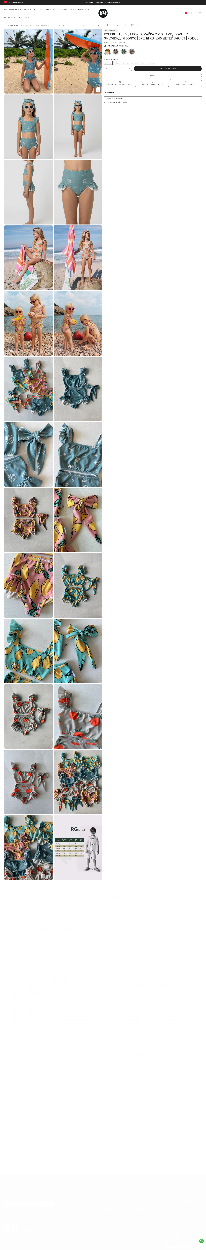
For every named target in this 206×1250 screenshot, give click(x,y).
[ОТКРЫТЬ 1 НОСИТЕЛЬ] (98, 89)
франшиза (63, 9)
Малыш (27, 9)
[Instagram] (176, 1238)
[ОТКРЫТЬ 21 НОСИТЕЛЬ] (98, 745)
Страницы (23, 17)
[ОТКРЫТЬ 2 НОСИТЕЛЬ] (48, 155)
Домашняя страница (12, 9)
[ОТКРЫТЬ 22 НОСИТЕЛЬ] (48, 810)
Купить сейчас (10, 17)
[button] (190, 13)
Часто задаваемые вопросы (181, 1215)
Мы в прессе (109, 1208)
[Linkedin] (190, 1238)
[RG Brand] (18, 1228)
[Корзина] (200, 13)
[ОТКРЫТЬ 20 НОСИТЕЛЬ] (48, 745)
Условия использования (179, 1212)
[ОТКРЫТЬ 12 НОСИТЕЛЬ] (48, 482)
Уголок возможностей (79, 9)
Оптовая (140, 1201)
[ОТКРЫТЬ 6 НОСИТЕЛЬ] (48, 286)
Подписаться (45, 1203)
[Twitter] (195, 1238)
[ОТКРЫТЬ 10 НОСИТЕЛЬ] (48, 417)
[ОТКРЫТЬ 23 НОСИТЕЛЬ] (98, 810)
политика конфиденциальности (182, 1201)
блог (105, 1212)
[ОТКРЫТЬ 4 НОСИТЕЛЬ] (48, 220)
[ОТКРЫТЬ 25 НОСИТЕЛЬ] (98, 876)
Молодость (50, 9)
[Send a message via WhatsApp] (201, 1241)
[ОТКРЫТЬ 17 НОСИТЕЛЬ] (98, 613)
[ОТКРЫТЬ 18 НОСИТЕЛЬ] (48, 679)
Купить (152, 75)
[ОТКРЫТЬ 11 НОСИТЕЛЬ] (98, 417)
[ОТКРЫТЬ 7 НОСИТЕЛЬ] (98, 286)
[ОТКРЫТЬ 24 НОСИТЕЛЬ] (48, 876)
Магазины (141, 1208)
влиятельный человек (145, 1205)
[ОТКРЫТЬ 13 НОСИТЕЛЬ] (98, 482)
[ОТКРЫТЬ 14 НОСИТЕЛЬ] (48, 548)
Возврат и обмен (176, 1218)
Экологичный (109, 1205)
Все (190, 931)
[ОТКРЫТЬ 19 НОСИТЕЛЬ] (98, 679)
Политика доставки (177, 1208)
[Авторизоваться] (195, 13)
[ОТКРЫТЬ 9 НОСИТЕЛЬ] (98, 351)
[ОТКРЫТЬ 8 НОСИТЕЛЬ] (48, 351)
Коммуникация (110, 1201)
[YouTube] (186, 1238)
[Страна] (5, 2)
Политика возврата (177, 1205)
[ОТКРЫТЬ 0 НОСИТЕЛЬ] (48, 89)
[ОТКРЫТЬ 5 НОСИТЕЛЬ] (98, 220)
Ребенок (37, 9)
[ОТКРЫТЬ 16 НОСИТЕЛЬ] (48, 613)
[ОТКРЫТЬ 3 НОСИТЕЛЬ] (98, 155)
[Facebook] (181, 1238)
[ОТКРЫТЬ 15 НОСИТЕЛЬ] (98, 548)
